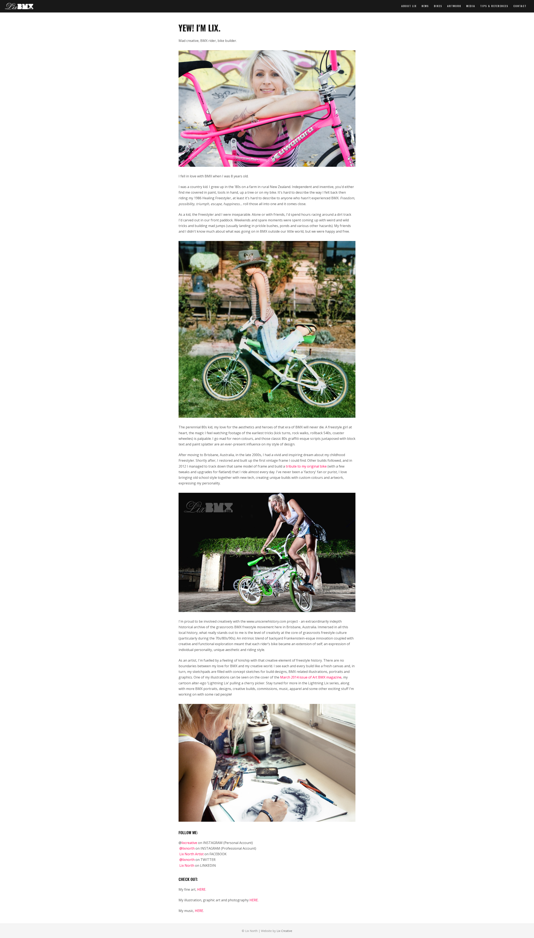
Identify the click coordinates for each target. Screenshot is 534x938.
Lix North (186, 865)
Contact (519, 6)
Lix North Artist (191, 854)
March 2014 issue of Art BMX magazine (310, 677)
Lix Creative (284, 931)
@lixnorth (187, 848)
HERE (201, 889)
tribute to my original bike (306, 466)
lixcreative (189, 842)
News (425, 6)
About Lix (409, 6)
